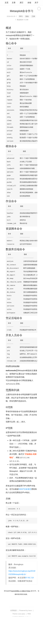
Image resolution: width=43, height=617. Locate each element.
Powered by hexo (25, 610)
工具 (33, 16)
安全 (27, 16)
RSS (29, 614)
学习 (20, 16)
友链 (29, 3)
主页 (6, 3)
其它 (21, 3)
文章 (13, 3)
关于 (36, 3)
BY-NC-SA (29, 578)
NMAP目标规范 (25, 489)
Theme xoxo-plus (18, 614)
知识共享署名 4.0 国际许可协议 (20, 591)
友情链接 (13, 610)
